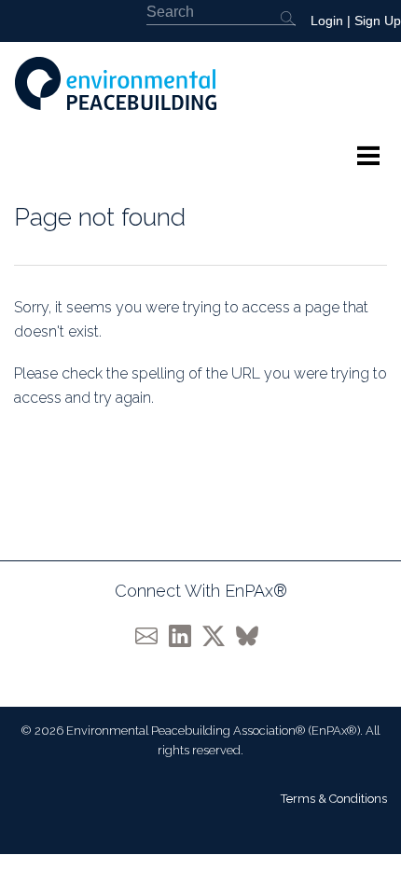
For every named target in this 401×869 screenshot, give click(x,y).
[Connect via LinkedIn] (185, 635)
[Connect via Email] (152, 635)
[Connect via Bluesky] (251, 635)
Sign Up (377, 20)
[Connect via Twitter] (219, 635)
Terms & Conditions (334, 799)
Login (327, 20)
